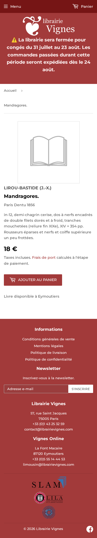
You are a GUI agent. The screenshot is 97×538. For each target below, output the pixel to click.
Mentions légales (48, 346)
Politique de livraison (49, 352)
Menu (15, 6)
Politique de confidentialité (48, 359)
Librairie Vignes (49, 529)
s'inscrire (81, 389)
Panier (86, 6)
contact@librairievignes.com (48, 429)
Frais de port (44, 257)
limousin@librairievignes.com (48, 464)
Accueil (10, 90)
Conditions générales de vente (48, 339)
